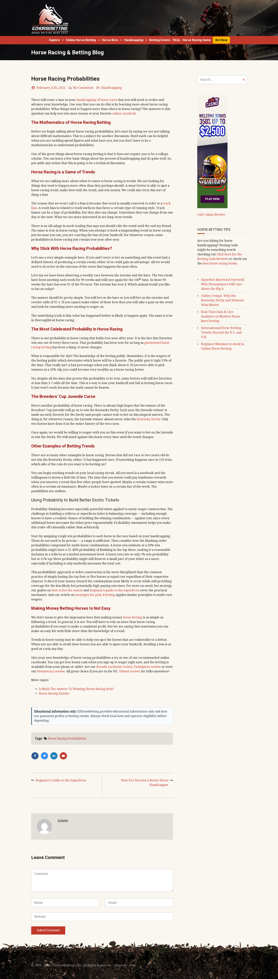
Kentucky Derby (148, 419)
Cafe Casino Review (211, 214)
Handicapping (133, 40)
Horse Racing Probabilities (67, 738)
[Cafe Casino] (212, 151)
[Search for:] (222, 79)
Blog (132, 965)
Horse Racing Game (196, 40)
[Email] (64, 756)
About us (120, 965)
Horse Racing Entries (54, 693)
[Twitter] (45, 756)
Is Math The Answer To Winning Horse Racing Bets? (76, 689)
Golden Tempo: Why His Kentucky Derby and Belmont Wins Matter (222, 300)
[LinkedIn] (55, 756)
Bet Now (221, 40)
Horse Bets (110, 40)
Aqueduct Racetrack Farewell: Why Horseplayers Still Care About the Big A (223, 284)
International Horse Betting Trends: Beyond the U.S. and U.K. (221, 332)
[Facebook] (36, 756)
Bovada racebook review (114, 667)
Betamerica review (51, 671)
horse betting (132, 617)
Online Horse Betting (81, 40)
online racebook (124, 113)
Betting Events (159, 40)
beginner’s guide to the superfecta (114, 590)
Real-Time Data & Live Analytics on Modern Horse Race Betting (220, 316)
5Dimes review (129, 671)
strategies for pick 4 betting (95, 595)
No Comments (83, 88)
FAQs (176, 40)
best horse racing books (220, 263)
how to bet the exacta (67, 590)
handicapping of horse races (96, 100)
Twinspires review (147, 667)
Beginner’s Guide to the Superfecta (61, 780)
